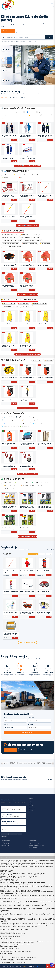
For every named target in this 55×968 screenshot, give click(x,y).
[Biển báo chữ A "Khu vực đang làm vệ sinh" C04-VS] (45, 316)
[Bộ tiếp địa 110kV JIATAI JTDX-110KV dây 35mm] (27, 187)
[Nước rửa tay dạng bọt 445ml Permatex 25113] (9, 436)
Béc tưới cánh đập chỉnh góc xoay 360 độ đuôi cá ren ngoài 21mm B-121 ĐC (8, 529)
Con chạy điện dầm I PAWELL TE (9, 377)
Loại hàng (6, 724)
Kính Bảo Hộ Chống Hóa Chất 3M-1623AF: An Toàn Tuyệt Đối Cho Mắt (27, 158)
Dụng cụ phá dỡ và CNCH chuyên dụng (32, 240)
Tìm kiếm (49, 37)
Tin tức (30, 801)
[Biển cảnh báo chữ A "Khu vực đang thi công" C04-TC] (27, 316)
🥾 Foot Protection (6, 118)
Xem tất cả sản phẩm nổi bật (27, 642)
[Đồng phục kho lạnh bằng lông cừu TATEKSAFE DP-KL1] (45, 128)
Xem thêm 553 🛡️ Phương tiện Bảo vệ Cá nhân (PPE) (27, 165)
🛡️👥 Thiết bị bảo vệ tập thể (15, 171)
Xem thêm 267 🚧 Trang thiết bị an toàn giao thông (27, 354)
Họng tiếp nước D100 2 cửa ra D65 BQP (43, 592)
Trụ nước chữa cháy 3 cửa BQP (11, 591)
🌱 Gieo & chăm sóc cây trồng (22, 482)
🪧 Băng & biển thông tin (26, 306)
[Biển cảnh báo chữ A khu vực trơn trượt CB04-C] (9, 337)
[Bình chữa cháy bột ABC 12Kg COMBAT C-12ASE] (44, 563)
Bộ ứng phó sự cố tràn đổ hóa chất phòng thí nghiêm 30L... (43, 613)
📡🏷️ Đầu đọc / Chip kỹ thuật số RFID (10, 420)
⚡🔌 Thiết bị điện (25, 423)
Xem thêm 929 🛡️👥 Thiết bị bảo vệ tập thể (27, 225)
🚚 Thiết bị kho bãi (48, 360)
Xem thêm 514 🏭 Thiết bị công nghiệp (27, 473)
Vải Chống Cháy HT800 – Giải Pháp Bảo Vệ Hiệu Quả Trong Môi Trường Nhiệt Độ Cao (44, 445)
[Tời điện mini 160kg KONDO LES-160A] (9, 391)
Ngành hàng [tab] (4, 97)
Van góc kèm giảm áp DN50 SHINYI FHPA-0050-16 (26, 571)
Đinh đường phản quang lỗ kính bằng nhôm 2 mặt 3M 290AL (11, 634)
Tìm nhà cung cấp (7, 31)
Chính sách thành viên (33, 840)
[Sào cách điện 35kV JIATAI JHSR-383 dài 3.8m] (27, 209)
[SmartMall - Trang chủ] (8, 5)
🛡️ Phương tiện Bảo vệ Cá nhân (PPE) (19, 108)
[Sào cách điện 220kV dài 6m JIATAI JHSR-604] (9, 209)
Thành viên (31, 805)
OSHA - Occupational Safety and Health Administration (12, 933)
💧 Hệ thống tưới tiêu (7, 482)
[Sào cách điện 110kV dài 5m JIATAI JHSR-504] (45, 187)
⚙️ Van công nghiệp (32, 417)
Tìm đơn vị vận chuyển (26, 732)
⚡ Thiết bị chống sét (45, 243)
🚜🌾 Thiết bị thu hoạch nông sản (10, 485)
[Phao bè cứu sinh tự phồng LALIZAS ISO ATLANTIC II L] (9, 278)
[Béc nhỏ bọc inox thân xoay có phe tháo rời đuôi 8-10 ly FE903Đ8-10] (9, 499)
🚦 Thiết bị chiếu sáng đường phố (10, 306)
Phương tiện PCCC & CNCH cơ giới (10, 234)
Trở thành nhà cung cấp (26, 750)
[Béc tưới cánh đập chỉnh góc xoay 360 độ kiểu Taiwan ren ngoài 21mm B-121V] (27, 520)
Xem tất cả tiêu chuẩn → (6, 804)
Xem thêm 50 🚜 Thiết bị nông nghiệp (27, 536)
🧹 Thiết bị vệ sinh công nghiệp (29, 420)
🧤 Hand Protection (21, 115)
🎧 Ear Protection (43, 112)
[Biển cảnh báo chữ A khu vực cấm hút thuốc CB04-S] (27, 337)
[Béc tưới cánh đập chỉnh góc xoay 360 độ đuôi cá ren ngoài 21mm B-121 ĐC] (9, 520)
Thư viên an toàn (32, 810)
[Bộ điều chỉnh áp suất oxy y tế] (11, 605)
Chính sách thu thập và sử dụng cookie (22, 861)
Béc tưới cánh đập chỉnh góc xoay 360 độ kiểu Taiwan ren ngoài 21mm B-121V (26, 529)
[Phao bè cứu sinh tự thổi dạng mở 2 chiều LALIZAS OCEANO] (9, 256)
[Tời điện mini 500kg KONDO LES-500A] (27, 370)
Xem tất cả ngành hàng (47, 94)
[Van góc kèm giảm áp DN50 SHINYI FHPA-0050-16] (27, 563)
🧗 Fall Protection (46, 115)
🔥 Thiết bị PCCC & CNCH (12, 231)
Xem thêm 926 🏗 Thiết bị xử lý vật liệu (27, 408)
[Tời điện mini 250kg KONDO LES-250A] (45, 370)
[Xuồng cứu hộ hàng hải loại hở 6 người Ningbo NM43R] (27, 605)
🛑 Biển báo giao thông (23, 303)
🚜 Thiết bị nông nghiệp (12, 479)
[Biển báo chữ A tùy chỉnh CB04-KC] (9, 316)
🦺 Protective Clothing (34, 115)
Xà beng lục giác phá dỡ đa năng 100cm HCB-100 (10, 571)
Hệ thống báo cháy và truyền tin (9, 237)
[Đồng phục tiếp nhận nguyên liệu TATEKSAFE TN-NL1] (9, 149)
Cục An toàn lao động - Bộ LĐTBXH (8, 932)
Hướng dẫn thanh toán (5, 842)
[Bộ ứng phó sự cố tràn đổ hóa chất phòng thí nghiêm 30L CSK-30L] (44, 605)
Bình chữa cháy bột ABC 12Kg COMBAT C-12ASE (43, 571)
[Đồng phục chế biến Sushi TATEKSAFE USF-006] (27, 128)
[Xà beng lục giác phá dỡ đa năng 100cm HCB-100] (11, 563)
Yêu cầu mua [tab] (22, 97)
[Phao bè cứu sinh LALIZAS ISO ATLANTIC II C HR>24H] (45, 256)
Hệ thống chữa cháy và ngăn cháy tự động (29, 237)
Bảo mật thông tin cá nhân (34, 847)
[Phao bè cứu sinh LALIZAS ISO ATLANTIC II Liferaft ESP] (27, 278)
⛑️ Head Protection (6, 112)
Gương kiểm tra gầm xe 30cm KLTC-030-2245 (27, 592)
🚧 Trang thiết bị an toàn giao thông (19, 300)
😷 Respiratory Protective (8, 115)
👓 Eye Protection (18, 112)
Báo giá (14, 139)
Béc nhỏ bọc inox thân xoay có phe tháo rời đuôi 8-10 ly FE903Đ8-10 (9, 507)
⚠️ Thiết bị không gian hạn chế (21, 174)
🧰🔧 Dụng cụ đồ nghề (7, 417)
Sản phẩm (7, 554)
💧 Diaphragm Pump (37, 423)
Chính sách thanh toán (33, 842)
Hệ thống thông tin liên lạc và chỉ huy (10, 243)
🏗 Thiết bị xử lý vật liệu (13, 360)
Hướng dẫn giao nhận (5, 843)
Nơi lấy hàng (6, 717)
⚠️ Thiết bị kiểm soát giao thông (39, 303)
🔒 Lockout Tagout (6, 174)
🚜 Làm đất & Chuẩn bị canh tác (39, 482)
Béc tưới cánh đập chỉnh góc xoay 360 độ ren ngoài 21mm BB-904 (45, 507)
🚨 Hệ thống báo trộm (24, 177)
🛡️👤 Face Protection (30, 112)
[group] (5, 763)
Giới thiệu (30, 803)
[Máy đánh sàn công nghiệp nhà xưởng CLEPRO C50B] (27, 436)
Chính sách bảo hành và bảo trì (35, 843)
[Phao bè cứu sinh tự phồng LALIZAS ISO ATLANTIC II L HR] (27, 256)
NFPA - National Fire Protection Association (10, 936)
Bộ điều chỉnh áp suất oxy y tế (10, 612)
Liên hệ (30, 807)
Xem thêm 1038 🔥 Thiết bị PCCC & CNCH (27, 294)
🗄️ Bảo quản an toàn (20, 417)
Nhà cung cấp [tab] (13, 97)
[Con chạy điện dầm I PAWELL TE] (9, 370)
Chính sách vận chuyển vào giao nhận (36, 845)
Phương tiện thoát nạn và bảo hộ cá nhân (11, 240)
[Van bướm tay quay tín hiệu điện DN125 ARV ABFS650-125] (27, 457)
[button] (52, 763)
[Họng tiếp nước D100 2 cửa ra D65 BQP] (44, 584)
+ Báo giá (15, 575)
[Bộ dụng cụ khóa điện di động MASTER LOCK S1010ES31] (9, 187)
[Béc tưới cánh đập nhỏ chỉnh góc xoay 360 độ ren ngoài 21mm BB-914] (27, 499)
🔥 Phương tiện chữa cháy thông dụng (29, 234)
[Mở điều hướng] (52, 5)
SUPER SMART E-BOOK (33, 799)
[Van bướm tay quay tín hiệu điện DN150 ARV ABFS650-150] (9, 457)
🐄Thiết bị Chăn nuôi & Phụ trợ (9, 488)
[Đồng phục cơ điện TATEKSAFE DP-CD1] (9, 128)
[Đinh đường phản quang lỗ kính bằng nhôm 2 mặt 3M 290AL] (11, 626)
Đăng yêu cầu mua (23, 31)
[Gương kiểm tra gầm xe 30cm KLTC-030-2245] (27, 584)
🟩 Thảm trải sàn (24, 426)
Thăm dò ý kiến (32, 808)
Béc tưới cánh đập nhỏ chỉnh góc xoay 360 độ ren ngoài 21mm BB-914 (27, 507)
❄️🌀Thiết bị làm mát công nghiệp (10, 423)
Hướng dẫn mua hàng (5, 840)
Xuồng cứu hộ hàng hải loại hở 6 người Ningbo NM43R (27, 613)
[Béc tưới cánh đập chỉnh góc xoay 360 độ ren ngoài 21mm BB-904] (45, 499)
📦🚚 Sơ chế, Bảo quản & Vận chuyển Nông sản (31, 485)
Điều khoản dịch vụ (5, 845)
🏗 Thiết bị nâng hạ (37, 360)
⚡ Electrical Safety (35, 174)
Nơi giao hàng (31, 717)
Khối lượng (30, 724)
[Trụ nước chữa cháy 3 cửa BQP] (11, 584)
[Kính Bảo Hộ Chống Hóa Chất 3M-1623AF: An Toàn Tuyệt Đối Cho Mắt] (27, 149)
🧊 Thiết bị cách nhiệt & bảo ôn (9, 426)
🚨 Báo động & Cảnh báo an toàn (29, 243)
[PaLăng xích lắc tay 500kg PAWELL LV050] (27, 391)
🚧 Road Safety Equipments (8, 303)
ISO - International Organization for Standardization (12, 935)
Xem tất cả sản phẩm (47, 549)
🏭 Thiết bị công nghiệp (12, 413)
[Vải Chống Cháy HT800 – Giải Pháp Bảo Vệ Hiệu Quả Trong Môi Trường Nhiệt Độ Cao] (45, 436)
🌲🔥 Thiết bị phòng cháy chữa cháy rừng (11, 246)
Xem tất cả (50, 779)
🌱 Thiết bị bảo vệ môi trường (9, 177)
